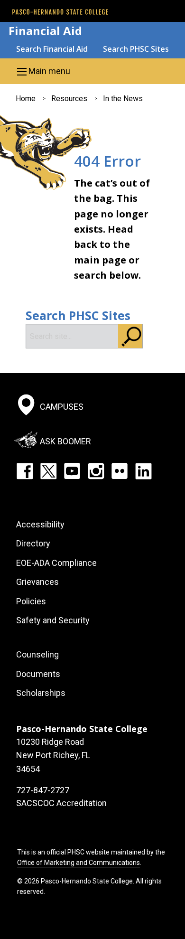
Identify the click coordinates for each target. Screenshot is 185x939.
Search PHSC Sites (136, 49)
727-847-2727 (42, 790)
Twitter (48, 471)
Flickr (119, 471)
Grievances (37, 582)
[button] (92, 71)
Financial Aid (45, 30)
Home (26, 98)
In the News (123, 98)
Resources (69, 98)
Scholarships (40, 693)
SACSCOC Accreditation (61, 803)
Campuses (61, 407)
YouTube (72, 471)
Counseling (37, 654)
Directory (33, 543)
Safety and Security (53, 620)
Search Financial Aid (52, 49)
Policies (31, 601)
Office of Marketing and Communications (78, 862)
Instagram (96, 471)
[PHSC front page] (60, 12)
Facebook (25, 471)
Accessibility (40, 524)
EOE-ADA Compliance (56, 563)
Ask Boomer (65, 441)
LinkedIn (143, 471)
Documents (38, 674)
